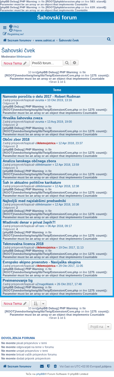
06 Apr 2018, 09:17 (60, 226)
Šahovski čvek (18, 50)
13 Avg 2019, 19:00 (59, 121)
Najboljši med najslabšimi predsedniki (34, 201)
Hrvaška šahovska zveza (22, 118)
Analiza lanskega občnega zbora (29, 161)
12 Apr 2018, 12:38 (67, 186)
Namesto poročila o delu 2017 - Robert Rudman (41, 96)
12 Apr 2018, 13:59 (67, 164)
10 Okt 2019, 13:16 (59, 100)
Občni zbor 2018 (16, 140)
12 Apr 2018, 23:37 (71, 143)
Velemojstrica (46, 143)
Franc (41, 226)
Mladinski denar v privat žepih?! (29, 222)
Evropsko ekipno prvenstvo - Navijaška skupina (42, 262)
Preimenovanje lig (18, 280)
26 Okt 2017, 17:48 (69, 284)
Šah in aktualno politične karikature (32, 183)
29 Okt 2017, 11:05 (71, 265)
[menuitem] (14, 26)
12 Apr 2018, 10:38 (67, 204)
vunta (40, 100)
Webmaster (24, 56)
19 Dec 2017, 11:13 (71, 247)
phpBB (40, 373)
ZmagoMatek (45, 284)
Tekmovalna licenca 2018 (23, 244)
